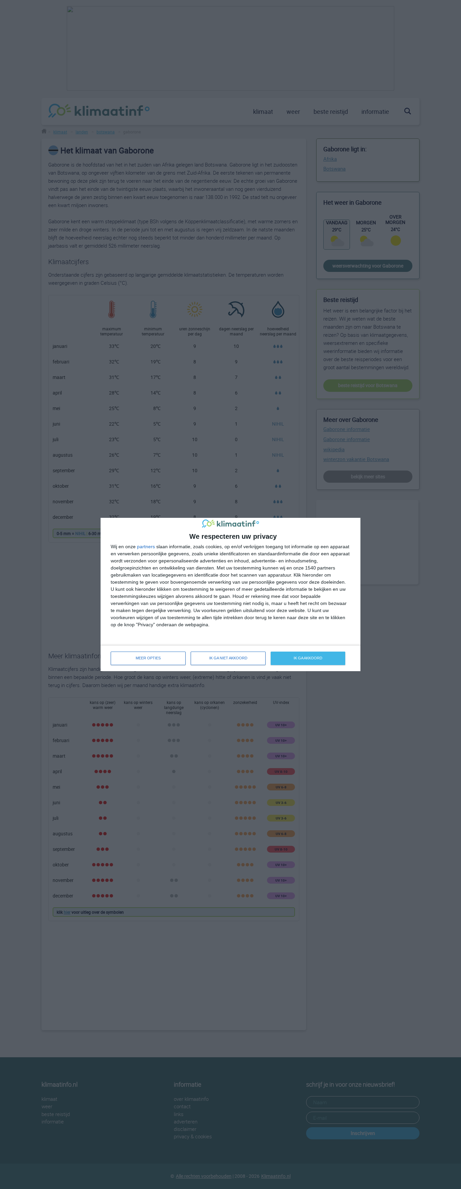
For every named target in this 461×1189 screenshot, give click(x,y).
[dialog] (230, 594)
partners (146, 546)
